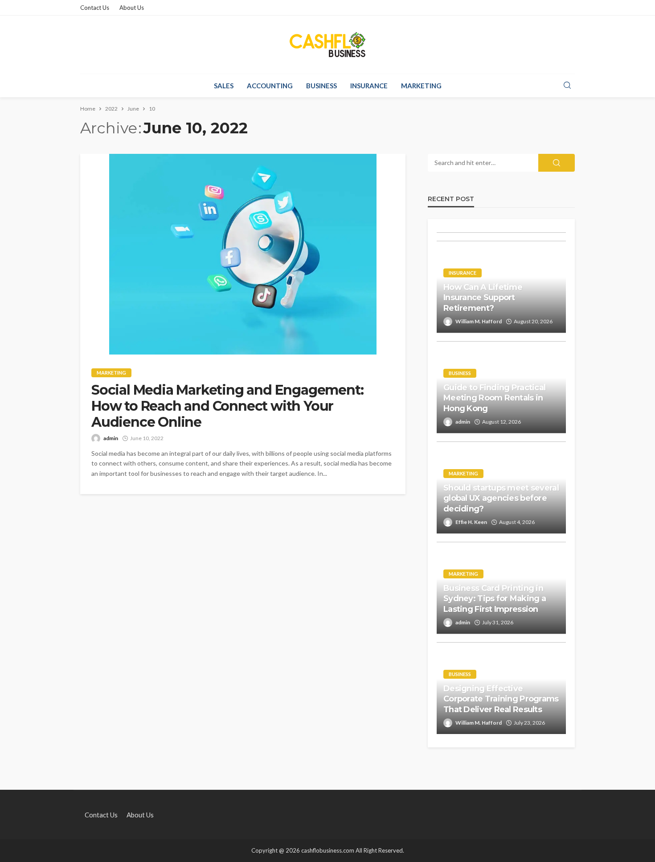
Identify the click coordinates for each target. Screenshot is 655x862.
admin (110, 438)
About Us (131, 7)
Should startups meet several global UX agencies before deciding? (501, 498)
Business (321, 86)
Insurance (369, 86)
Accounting (270, 86)
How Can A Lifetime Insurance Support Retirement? (482, 297)
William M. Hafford (478, 321)
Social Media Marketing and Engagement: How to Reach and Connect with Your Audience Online (227, 406)
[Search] (567, 85)
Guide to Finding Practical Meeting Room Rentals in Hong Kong (494, 398)
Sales (223, 86)
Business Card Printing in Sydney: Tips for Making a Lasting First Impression (494, 598)
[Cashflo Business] (327, 45)
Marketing (421, 86)
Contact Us (94, 7)
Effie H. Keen (471, 522)
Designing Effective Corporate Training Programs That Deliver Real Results (501, 699)
